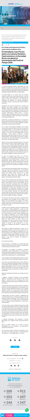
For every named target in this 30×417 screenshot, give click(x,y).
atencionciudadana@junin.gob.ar (15, 385)
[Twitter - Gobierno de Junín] (15, 366)
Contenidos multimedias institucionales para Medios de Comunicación (13, 18)
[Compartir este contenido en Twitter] (15, 340)
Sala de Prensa (9, 35)
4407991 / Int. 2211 (15, 360)
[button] (15, 415)
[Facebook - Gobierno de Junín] (11, 366)
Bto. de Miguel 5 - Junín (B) (14, 358)
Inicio (3, 35)
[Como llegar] (22, 358)
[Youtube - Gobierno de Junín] (18, 366)
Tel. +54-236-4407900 (15, 387)
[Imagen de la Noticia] (2, 45)
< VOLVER (15, 346)
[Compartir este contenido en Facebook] (10, 340)
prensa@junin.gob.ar (15, 363)
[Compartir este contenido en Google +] (19, 340)
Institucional (4, 42)
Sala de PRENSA (8, 16)
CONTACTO (15, 353)
